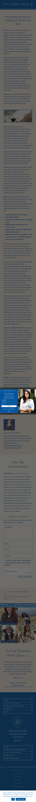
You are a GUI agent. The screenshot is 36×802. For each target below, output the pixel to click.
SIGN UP (9, 406)
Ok (13, 799)
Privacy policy (21, 799)
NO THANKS (9, 411)
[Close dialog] (1, 390)
